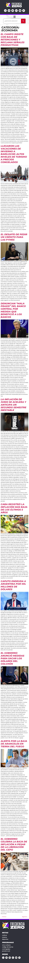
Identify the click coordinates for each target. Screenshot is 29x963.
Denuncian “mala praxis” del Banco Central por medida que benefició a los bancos (13, 310)
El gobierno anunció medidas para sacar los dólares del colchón (12, 658)
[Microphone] (23, 10)
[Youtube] (20, 10)
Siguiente (25, 916)
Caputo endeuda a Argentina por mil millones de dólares (13, 585)
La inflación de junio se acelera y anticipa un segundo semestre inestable (13, 405)
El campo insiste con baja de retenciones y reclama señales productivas (12, 39)
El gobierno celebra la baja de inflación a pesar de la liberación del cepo (14, 844)
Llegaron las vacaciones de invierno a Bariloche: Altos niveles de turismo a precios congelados (14, 154)
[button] (14, 17)
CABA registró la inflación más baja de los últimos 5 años (14, 508)
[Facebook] (12, 10)
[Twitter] (9, 10)
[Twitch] (16, 10)
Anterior (3, 916)
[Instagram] (5, 10)
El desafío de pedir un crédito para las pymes (14, 237)
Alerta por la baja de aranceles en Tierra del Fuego (14, 744)
